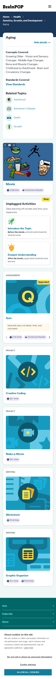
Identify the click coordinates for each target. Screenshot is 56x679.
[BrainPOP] (13, 6)
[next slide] (14, 145)
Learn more (28, 648)
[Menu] (50, 6)
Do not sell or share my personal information (29, 657)
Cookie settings (28, 665)
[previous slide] (5, 145)
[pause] (9, 145)
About (28, 622)
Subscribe (28, 614)
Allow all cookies (28, 672)
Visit (28, 606)
